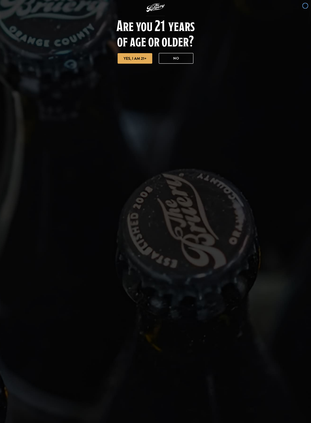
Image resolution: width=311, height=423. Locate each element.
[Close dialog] (305, 5)
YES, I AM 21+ (135, 58)
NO (176, 58)
